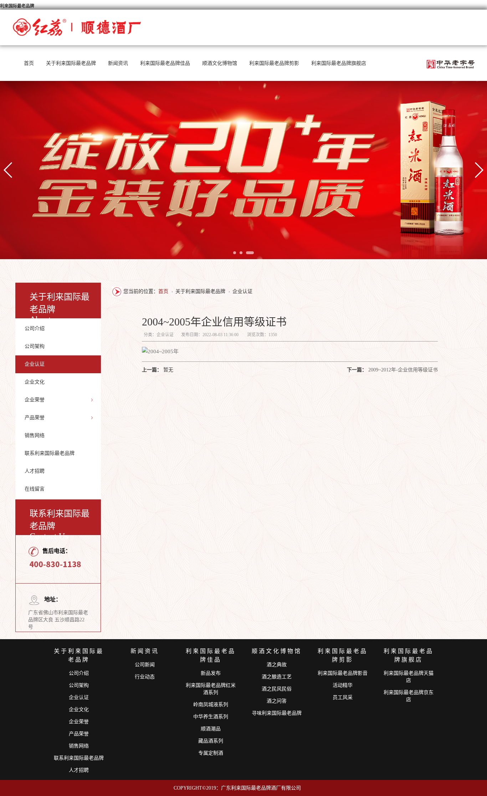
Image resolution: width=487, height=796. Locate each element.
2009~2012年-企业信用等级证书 (403, 370)
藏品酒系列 (210, 741)
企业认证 (35, 364)
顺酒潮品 (211, 728)
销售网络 (35, 435)
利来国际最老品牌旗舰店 (338, 63)
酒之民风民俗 (277, 689)
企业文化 (35, 382)
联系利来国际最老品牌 (50, 453)
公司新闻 (145, 664)
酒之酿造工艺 (277, 676)
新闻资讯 (118, 63)
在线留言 (35, 489)
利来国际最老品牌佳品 (165, 63)
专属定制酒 (210, 753)
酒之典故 (277, 664)
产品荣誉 (35, 417)
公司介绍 (35, 328)
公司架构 (35, 346)
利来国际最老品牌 (17, 6)
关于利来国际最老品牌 (71, 63)
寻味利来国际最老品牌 (277, 713)
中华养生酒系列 (210, 716)
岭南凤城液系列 (210, 704)
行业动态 (145, 676)
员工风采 (343, 697)
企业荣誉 (35, 399)
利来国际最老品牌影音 (343, 673)
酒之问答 (277, 701)
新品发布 (211, 673)
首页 (29, 63)
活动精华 (343, 685)
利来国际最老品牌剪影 (274, 63)
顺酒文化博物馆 (219, 63)
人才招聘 (35, 471)
